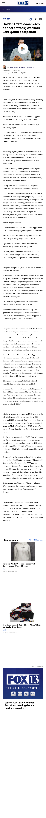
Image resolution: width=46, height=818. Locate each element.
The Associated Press (27, 67)
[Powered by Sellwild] (40, 666)
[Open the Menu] (4, 3)
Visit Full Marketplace (36, 540)
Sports (7, 19)
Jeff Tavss (14, 67)
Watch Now (40, 3)
